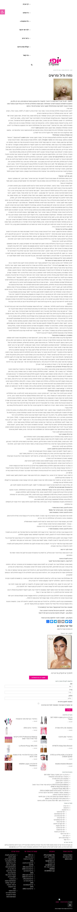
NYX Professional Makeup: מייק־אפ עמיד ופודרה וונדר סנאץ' (50, 784)
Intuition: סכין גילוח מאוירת (63, 728)
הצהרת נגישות (67, 855)
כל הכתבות (65, 810)
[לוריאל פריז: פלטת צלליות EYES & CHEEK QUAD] (43, 757)
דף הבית (66, 806)
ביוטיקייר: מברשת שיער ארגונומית (26, 719)
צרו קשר (66, 839)
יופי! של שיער (61, 818)
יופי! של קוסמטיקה (59, 820)
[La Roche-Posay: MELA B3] (8, 748)
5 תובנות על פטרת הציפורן (61, 794)
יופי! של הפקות (60, 826)
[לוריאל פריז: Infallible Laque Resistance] (8, 766)
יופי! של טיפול (61, 822)
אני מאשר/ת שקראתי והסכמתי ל (56, 705)
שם (71, 684)
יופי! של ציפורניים (60, 816)
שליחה (69, 710)
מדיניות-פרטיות (46, 705)
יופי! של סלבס (60, 828)
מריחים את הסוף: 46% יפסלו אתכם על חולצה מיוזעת (53, 800)
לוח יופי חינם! (65, 834)
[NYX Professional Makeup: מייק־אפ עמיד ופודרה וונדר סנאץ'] (8, 739)
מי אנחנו (66, 808)
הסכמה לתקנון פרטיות (65, 701)
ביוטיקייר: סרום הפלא (30, 728)
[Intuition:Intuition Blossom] (43, 766)
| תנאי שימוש (68, 859)
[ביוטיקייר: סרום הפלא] (8, 730)
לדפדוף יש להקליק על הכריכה (61, 673)
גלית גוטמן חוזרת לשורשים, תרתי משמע (57, 798)
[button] (2, 11)
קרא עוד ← (70, 721)
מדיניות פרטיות (67, 857)
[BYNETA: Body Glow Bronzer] (43, 748)
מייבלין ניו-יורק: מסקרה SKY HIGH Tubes (56, 775)
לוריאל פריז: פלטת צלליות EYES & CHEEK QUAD (54, 790)
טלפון (70, 695)
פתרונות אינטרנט (64, 901)
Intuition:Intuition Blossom (63, 764)
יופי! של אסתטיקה (59, 814)
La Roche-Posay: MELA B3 (28, 746)
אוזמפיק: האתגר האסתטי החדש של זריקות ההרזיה (54, 792)
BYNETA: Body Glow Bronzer (62, 746)
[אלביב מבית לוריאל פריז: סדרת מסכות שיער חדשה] (8, 757)
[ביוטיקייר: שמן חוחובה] (43, 739)
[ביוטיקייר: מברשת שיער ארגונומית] (8, 721)
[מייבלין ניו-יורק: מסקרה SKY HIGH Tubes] (43, 720)
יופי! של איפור (61, 812)
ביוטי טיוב (66, 835)
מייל (70, 689)
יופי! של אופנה (60, 830)
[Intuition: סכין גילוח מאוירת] (43, 730)
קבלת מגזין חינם (64, 837)
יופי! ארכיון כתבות (59, 832)
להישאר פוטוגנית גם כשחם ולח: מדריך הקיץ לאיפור (53, 796)
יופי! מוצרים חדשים (59, 824)
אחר (32, 855)
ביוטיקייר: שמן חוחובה (65, 737)
